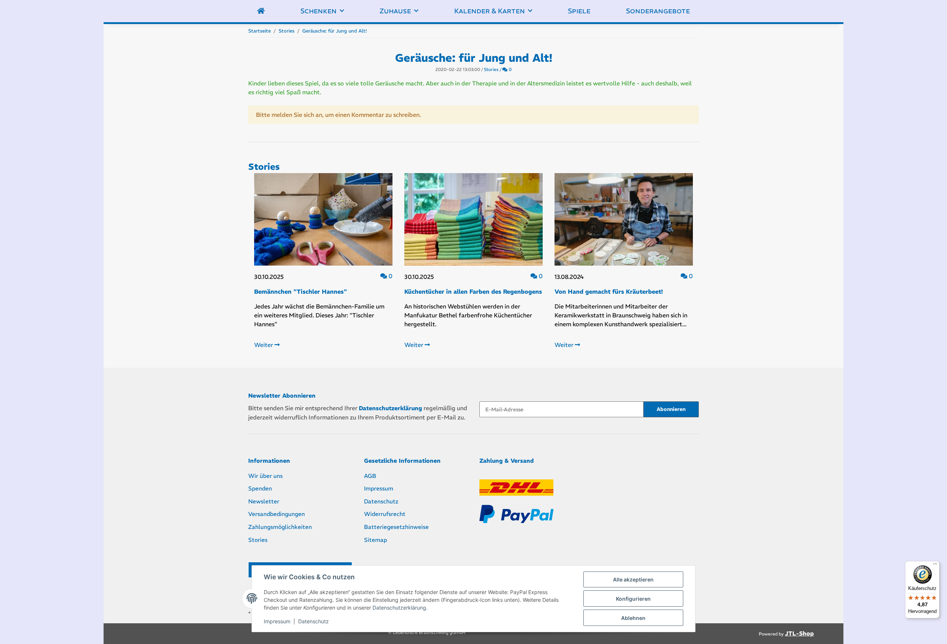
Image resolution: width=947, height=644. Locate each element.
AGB (370, 475)
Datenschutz (313, 621)
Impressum (277, 621)
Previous (266, 267)
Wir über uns (265, 475)
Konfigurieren (633, 599)
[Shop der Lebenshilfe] (261, 11)
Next (681, 267)
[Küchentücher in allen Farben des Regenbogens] (473, 219)
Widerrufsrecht (384, 513)
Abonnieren (671, 409)
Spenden (260, 488)
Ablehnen (633, 618)
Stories (491, 69)
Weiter (264, 344)
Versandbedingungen (276, 513)
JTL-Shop (799, 633)
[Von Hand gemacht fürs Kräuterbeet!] (624, 219)
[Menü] (935, 565)
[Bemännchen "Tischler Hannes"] (323, 219)
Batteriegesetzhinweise (396, 526)
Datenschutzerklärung (399, 607)
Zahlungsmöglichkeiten (280, 526)
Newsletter (263, 501)
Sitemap (375, 539)
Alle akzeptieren (633, 579)
